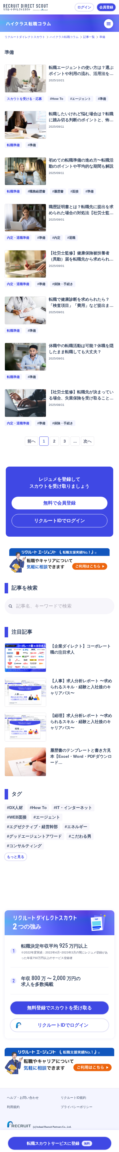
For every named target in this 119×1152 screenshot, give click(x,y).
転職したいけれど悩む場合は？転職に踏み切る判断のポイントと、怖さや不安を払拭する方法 (81, 119)
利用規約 (13, 1107)
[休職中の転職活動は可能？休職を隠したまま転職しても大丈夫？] (25, 367)
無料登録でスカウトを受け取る (59, 1007)
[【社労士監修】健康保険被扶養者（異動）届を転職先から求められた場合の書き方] (25, 274)
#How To (56, 98)
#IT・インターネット (73, 807)
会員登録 (106, 7)
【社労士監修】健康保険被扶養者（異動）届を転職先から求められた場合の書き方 (81, 259)
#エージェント (80, 98)
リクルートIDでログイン (59, 520)
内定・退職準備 (18, 237)
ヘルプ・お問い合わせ (23, 1097)
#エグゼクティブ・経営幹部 (32, 826)
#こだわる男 (80, 836)
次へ (87, 441)
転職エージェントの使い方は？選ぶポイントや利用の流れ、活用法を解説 (81, 73)
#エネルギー (76, 826)
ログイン (84, 7)
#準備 (102, 98)
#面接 (74, 191)
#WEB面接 (17, 817)
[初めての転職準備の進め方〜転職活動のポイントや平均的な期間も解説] (25, 181)
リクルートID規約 (73, 1097)
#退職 (71, 237)
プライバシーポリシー (76, 1107)
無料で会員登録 (59, 502)
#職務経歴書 (36, 191)
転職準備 (13, 145)
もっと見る (15, 857)
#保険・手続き (62, 284)
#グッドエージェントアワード (34, 836)
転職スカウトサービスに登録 (58, 1143)
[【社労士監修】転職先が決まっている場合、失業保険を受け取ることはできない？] (25, 413)
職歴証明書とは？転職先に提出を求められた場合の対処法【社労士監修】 (81, 212)
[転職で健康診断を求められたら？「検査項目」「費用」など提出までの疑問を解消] (25, 320)
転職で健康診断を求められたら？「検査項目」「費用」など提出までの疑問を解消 (81, 305)
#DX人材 (15, 807)
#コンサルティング (24, 845)
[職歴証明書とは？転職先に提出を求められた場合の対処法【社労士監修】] (25, 227)
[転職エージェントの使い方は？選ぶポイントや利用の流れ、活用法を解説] (25, 89)
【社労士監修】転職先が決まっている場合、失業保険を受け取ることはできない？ (81, 398)
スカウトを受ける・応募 (24, 98)
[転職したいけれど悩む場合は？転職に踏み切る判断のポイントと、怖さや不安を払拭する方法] (25, 135)
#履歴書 (58, 191)
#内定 (56, 237)
